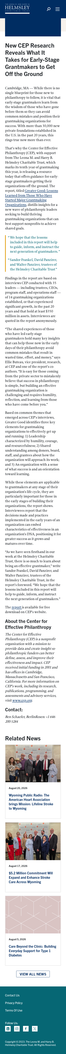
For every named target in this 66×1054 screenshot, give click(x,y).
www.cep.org (22, 700)
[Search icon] (48, 9)
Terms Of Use (13, 1010)
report (17, 607)
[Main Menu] (57, 9)
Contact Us (12, 995)
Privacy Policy (14, 1003)
